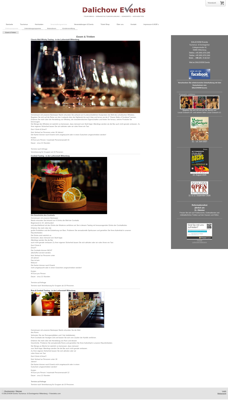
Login (224, 391)
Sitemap (19, 391)
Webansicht (221, 393)
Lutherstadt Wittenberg (199, 242)
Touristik (199, 240)
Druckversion (9, 391)
